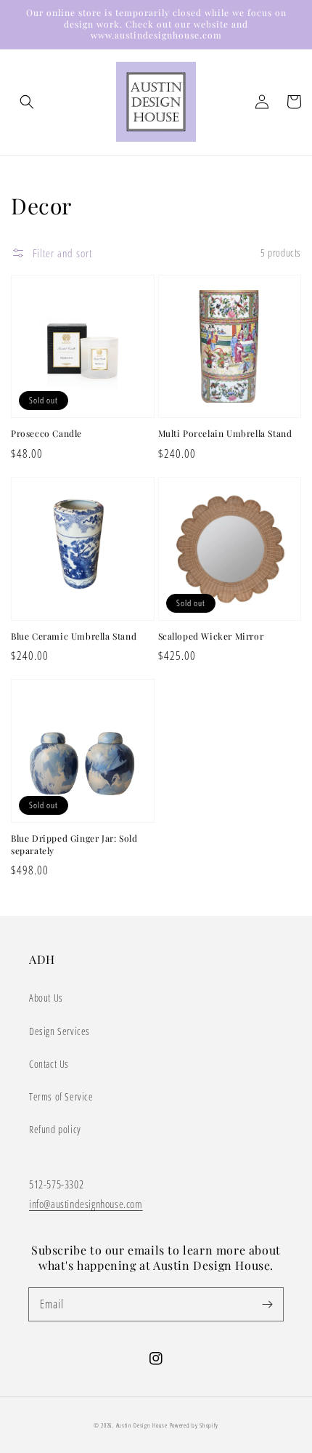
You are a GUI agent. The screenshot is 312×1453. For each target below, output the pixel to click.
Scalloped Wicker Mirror (211, 636)
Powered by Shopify (194, 1425)
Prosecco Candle (46, 433)
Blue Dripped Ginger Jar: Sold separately (74, 844)
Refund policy (55, 1129)
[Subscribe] (267, 1304)
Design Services (59, 1031)
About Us (46, 998)
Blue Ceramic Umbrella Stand (73, 636)
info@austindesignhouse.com (86, 1203)
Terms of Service (61, 1096)
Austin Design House (143, 1425)
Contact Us (49, 1064)
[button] (27, 102)
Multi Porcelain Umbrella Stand (225, 433)
